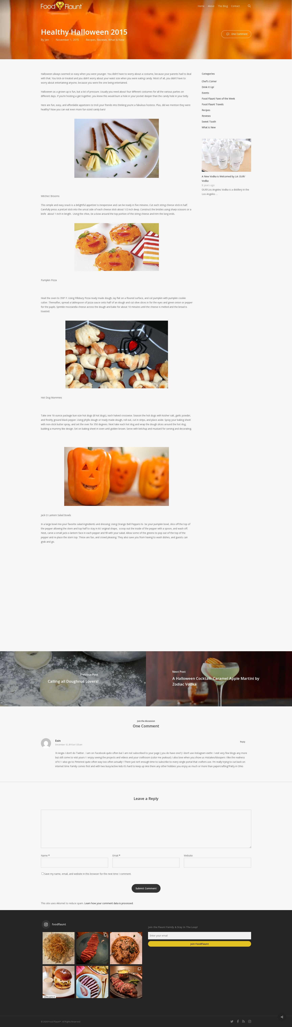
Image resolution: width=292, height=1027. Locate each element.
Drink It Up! (208, 87)
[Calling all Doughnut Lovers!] (73, 678)
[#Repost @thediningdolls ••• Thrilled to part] (92, 982)
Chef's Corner (209, 81)
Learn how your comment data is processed (108, 903)
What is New (116, 40)
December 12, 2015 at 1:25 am (68, 744)
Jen (47, 40)
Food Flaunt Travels (213, 104)
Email (116, 855)
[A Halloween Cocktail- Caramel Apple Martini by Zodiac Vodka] (219, 678)
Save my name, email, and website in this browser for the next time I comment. (87, 873)
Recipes (90, 40)
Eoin (58, 741)
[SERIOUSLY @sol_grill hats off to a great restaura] (126, 948)
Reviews (102, 40)
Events (205, 92)
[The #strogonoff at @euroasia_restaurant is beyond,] (59, 948)
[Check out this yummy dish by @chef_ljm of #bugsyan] (126, 982)
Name (45, 855)
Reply (242, 741)
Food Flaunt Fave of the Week (218, 98)
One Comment (239, 34)
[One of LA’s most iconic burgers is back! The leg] (59, 982)
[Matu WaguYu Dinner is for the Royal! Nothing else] (92, 948)
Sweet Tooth (209, 121)
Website (188, 855)
